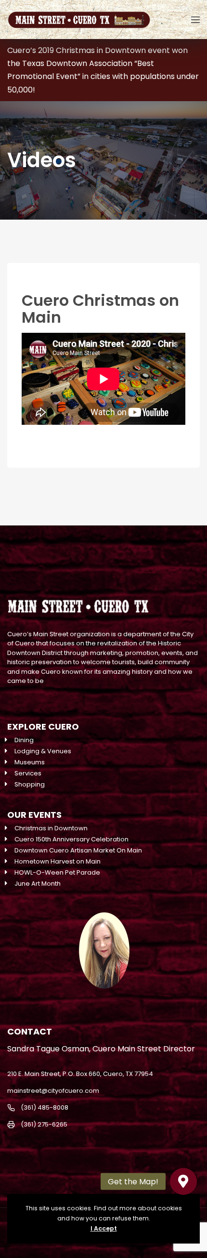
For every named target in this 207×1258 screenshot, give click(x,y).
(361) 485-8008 (44, 1107)
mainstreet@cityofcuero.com (53, 1090)
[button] (183, 1181)
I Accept (104, 1228)
